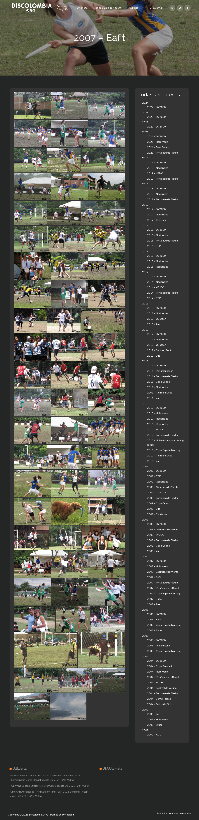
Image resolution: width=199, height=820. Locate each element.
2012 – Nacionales (157, 339)
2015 (145, 251)
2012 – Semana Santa (159, 350)
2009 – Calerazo (156, 492)
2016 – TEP (154, 246)
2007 (145, 556)
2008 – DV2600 (156, 523)
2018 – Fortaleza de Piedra (162, 199)
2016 (145, 225)
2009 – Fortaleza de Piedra (162, 497)
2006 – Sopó (154, 630)
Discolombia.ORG (38, 814)
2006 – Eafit (154, 619)
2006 (145, 609)
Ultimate (82, 7)
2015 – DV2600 (156, 255)
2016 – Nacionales (157, 235)
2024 (145, 102)
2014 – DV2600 (156, 276)
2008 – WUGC (155, 534)
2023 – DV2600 (156, 116)
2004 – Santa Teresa (159, 698)
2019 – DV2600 (156, 162)
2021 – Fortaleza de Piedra (162, 152)
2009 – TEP (154, 476)
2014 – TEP (154, 298)
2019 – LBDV (155, 173)
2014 (145, 272)
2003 (145, 709)
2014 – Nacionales (157, 281)
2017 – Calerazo (156, 219)
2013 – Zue (153, 324)
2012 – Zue (153, 355)
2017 (145, 204)
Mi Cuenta (156, 7)
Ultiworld (19, 769)
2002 (145, 730)
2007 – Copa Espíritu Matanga (164, 593)
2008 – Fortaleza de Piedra (162, 540)
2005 (145, 635)
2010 (145, 403)
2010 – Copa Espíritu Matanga (164, 450)
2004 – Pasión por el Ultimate (163, 677)
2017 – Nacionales (157, 214)
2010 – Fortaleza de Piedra (162, 434)
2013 (145, 303)
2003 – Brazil (154, 724)
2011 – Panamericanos (160, 370)
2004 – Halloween (157, 671)
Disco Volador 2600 (108, 7)
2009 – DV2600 (156, 470)
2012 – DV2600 (156, 333)
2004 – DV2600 (156, 660)
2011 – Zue (153, 398)
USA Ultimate (112, 769)
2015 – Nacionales (157, 261)
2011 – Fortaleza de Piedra (162, 376)
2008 (145, 519)
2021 (145, 132)
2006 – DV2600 (156, 614)
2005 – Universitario (158, 645)
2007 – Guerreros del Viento (162, 571)
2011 (145, 361)
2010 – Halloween (157, 413)
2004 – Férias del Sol (159, 704)
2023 (145, 112)
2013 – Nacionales (157, 313)
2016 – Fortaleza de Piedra (162, 240)
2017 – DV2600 (156, 209)
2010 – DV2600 (156, 407)
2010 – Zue (153, 461)
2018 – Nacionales (157, 193)
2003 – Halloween (157, 719)
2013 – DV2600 (156, 307)
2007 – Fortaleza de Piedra (162, 582)
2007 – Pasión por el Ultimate (163, 588)
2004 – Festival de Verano (162, 687)
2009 (145, 466)
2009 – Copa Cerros (158, 503)
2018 (145, 184)
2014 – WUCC (155, 287)
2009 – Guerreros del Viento (162, 487)
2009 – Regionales (157, 481)
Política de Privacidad (62, 814)
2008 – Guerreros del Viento (162, 529)
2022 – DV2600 (156, 126)
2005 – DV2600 (156, 640)
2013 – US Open (156, 318)
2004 (145, 656)
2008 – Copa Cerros (158, 545)
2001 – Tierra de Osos (159, 392)
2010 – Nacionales (157, 418)
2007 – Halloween (157, 566)
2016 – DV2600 (156, 229)
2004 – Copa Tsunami (159, 666)
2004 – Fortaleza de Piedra (162, 693)
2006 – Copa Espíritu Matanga (164, 624)
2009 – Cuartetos (157, 514)
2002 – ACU (154, 734)
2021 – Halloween (157, 141)
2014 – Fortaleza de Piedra (162, 292)
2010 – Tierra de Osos (159, 455)
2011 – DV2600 (156, 365)
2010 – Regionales (157, 424)
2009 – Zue (153, 508)
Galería (134, 7)
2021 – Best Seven (158, 147)
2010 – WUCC (155, 429)
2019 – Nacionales (157, 167)
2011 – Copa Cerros (158, 381)
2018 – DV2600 (156, 188)
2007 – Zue (153, 604)
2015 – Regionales (157, 266)
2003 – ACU (154, 713)
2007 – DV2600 (156, 560)
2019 (145, 158)
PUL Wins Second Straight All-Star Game (32, 785)
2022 (145, 122)
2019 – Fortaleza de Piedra (162, 178)
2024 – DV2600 (156, 107)
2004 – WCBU (155, 682)
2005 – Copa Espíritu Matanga (164, 650)
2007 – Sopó (154, 598)
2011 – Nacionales (157, 387)
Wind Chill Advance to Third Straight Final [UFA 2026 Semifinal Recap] (48, 791)
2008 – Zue (153, 551)
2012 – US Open (156, 344)
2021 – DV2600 (156, 136)
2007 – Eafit (154, 577)
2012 (145, 329)
